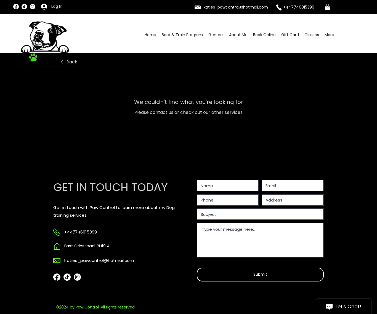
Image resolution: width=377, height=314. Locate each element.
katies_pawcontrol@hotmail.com (236, 7)
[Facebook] (16, 6)
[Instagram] (32, 6)
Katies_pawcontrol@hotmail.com (99, 260)
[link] (327, 7)
